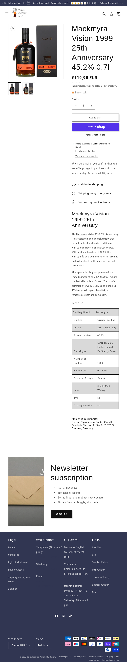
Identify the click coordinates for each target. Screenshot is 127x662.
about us (12, 589)
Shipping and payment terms (19, 579)
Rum (94, 592)
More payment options (95, 135)
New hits (96, 547)
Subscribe (61, 513)
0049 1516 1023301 (47, 569)
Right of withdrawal (17, 562)
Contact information (110, 660)
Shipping (90, 86)
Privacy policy (80, 657)
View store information (86, 156)
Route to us (71, 578)
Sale (94, 554)
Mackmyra (81, 234)
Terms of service (96, 657)
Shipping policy (112, 657)
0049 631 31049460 (47, 556)
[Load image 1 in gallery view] (14, 89)
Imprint (12, 547)
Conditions (13, 554)
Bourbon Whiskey (100, 584)
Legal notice (94, 660)
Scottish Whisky (100, 562)
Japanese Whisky (101, 577)
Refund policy (64, 657)
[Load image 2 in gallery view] (28, 89)
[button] (7, 14)
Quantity (75, 99)
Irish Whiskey (99, 569)
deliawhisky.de (33, 657)
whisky (105, 238)
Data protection (16, 569)
